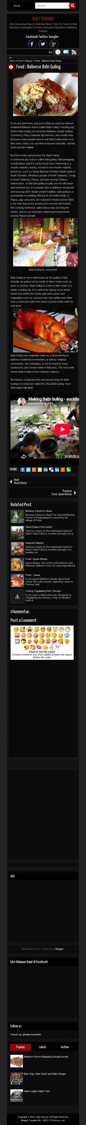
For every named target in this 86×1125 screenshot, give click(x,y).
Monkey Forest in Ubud (38, 511)
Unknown (13, 67)
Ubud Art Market (34, 543)
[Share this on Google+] (34, 469)
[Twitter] (43, 44)
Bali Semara (43, 18)
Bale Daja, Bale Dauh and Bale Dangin (45, 1073)
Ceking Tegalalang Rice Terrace (43, 591)
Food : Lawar (32, 575)
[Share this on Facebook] (22, 469)
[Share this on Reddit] (63, 469)
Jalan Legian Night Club (37, 1091)
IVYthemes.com (57, 1120)
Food (20, 61)
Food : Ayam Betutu (36, 559)
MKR (45, 1120)
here (30, 387)
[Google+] (54, 44)
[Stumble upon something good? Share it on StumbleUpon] (40, 469)
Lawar (30, 147)
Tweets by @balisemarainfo (25, 1034)
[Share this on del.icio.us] (51, 469)
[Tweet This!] (28, 469)
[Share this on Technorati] (68, 469)
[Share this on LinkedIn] (57, 469)
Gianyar (28, 61)
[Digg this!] (45, 469)
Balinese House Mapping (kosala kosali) (46, 1056)
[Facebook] (32, 44)
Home (12, 61)
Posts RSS (74, 52)
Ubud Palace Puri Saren (38, 527)
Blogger (59, 949)
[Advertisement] (43, 815)
